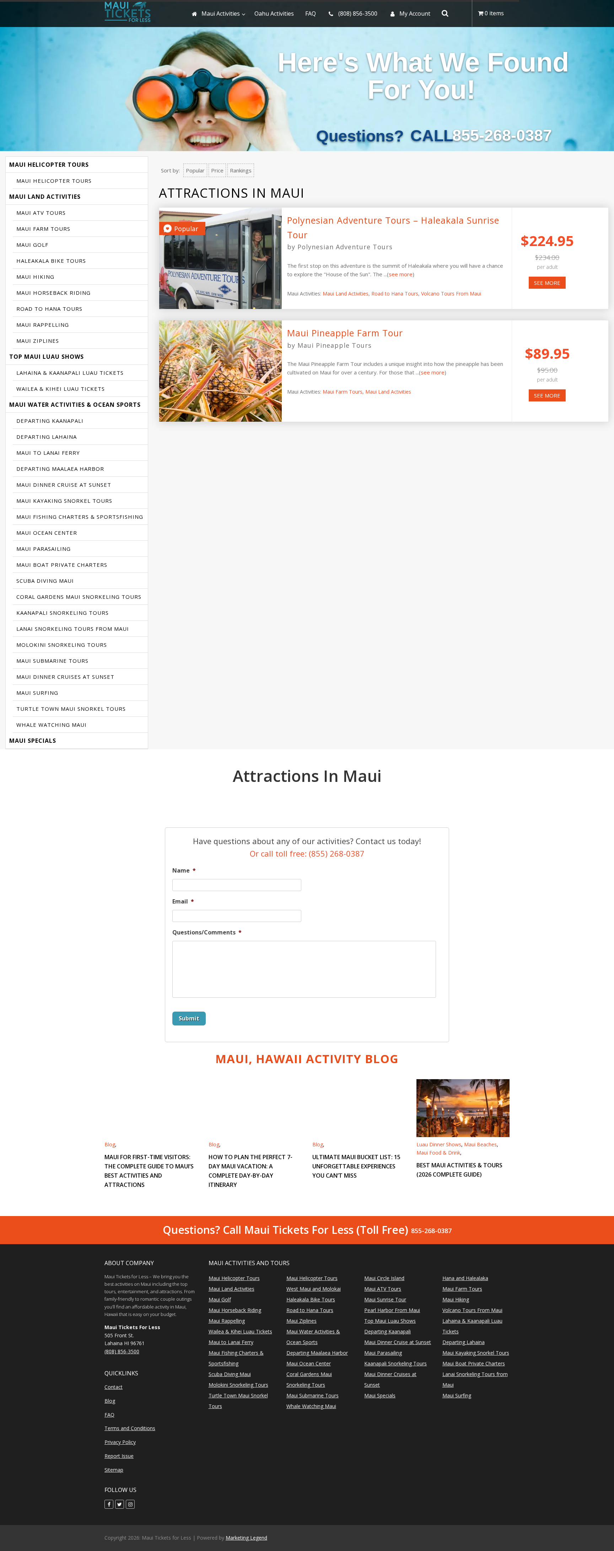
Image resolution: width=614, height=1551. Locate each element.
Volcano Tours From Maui (451, 293)
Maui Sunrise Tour (385, 1299)
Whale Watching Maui (51, 724)
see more (401, 274)
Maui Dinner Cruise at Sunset (63, 484)
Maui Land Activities (45, 197)
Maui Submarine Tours (52, 660)
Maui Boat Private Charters (61, 564)
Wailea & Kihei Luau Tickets (60, 388)
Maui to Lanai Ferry (48, 452)
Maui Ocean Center (46, 532)
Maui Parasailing (43, 548)
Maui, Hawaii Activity (307, 1059)
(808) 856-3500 (121, 1351)
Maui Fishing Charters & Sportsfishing (79, 516)
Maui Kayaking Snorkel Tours (64, 500)
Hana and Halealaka (465, 1278)
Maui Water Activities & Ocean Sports (75, 405)
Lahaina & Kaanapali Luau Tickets (70, 372)
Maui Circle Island (384, 1278)
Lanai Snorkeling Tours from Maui (72, 628)
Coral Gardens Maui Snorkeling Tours (78, 596)
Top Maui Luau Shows (46, 357)
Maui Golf (32, 244)
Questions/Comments (207, 932)
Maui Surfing (37, 692)
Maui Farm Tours (43, 228)
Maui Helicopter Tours (49, 165)
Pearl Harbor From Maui (392, 1310)
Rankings (241, 170)
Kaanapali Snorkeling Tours (62, 612)
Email (183, 901)
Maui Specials (32, 741)
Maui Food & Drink (438, 1152)
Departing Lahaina (46, 436)
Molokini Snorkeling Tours (61, 644)
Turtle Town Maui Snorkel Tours (71, 708)
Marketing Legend (246, 1537)
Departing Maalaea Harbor (60, 468)
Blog (109, 1144)
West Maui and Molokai (313, 1288)
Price (217, 170)
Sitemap (113, 1469)
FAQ (109, 1414)
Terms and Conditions (129, 1428)
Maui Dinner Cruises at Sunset (65, 676)
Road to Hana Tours (49, 308)
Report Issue (119, 1456)
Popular (195, 170)
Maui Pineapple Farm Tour (345, 333)
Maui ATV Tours (41, 212)
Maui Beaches (480, 1144)
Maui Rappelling (42, 324)
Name (184, 870)
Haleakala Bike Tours (51, 260)
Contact (113, 1387)
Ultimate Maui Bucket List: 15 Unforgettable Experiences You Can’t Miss (356, 1166)
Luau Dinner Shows (438, 1144)
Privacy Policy (120, 1442)
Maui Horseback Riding (53, 292)
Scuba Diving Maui (45, 580)
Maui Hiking (35, 276)
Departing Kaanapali (50, 420)
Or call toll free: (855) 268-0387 (307, 853)
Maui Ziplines (37, 340)
